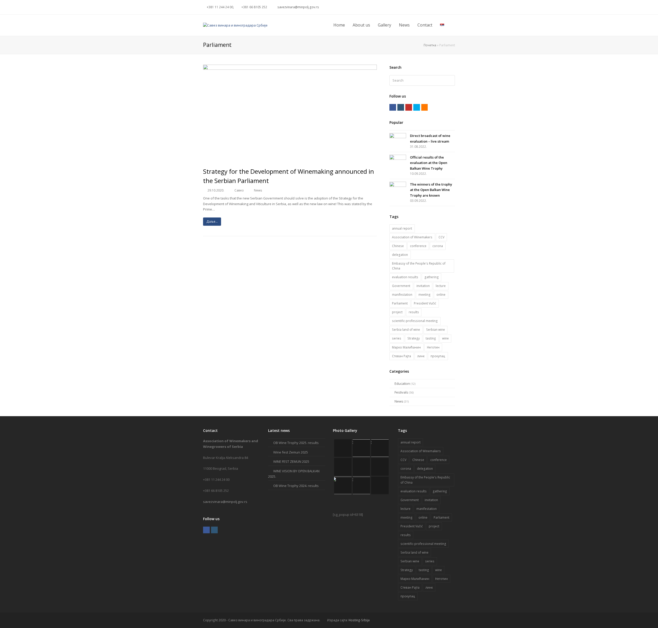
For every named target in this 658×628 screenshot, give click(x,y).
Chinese (398, 246)
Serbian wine (435, 329)
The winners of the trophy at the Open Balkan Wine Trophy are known (431, 190)
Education (402, 383)
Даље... (212, 221)
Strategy (413, 338)
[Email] (444, 7)
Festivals (401, 392)
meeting (424, 294)
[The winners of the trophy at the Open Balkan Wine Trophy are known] (397, 186)
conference (418, 246)
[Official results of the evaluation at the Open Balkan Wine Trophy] (397, 159)
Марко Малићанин (406, 347)
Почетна (430, 45)
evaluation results (405, 277)
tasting (431, 338)
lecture (441, 286)
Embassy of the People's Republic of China (418, 266)
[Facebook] (420, 7)
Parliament (400, 303)
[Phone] (450, 7)
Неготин (433, 347)
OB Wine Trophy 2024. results (296, 485)
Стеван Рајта (401, 356)
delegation (400, 254)
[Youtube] (432, 7)
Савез (239, 190)
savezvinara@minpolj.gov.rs (225, 501)
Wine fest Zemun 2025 (290, 452)
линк (421, 356)
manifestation (402, 294)
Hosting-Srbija (359, 620)
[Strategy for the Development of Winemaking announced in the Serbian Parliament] (290, 158)
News (258, 190)
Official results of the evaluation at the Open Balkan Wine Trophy (428, 163)
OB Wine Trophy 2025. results (296, 442)
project (397, 312)
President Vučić (425, 303)
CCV (441, 237)
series (396, 338)
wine (445, 338)
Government (401, 286)
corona (437, 246)
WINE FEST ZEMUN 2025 (291, 461)
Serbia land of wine (406, 329)
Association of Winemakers (412, 237)
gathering (431, 277)
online (440, 294)
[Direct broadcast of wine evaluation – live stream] (397, 138)
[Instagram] (426, 7)
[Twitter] (413, 7)
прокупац (438, 356)
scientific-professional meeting (415, 321)
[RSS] (438, 7)
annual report (402, 228)
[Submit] (450, 80)
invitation (423, 286)
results (414, 312)
